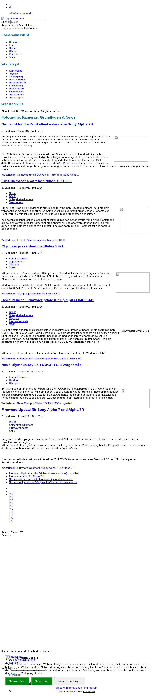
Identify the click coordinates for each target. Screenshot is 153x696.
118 (11, 511)
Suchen (5, 21)
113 (11, 496)
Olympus (14, 50)
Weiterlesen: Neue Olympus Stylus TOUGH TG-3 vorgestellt (36, 403)
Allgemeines (16, 91)
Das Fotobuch (17, 79)
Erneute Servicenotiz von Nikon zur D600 (36, 181)
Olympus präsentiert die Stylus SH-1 (32, 246)
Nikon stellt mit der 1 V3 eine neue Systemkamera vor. (41, 479)
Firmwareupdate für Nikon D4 (26, 476)
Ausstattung (16, 85)
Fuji (11, 45)
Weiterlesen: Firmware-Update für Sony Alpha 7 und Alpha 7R (37, 467)
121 (11, 520)
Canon (13, 42)
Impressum (90, 687)
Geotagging (16, 76)
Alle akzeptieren (17, 681)
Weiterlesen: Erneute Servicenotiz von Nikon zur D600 (33, 239)
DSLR (12, 196)
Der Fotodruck (17, 82)
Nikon (12, 47)
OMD (12, 324)
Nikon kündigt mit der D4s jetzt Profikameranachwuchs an (43, 482)
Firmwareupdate (18, 321)
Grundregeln (16, 94)
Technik (13, 73)
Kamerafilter (16, 70)
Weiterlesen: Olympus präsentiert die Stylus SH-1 (30, 293)
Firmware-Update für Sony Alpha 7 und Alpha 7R (42, 410)
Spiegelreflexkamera (21, 199)
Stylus (12, 267)
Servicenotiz (16, 202)
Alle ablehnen (42, 681)
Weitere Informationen (69, 687)
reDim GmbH (89, 691)
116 (11, 505)
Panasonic (15, 53)
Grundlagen (16, 97)
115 (11, 502)
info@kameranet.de (20, 12)
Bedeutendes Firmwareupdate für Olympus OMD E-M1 (47, 300)
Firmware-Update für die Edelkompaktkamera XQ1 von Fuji (44, 473)
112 (11, 493)
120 (11, 517)
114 (11, 499)
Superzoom (16, 261)
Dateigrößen (16, 88)
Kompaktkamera (18, 258)
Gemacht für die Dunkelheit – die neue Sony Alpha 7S (47, 124)
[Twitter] (10, 7)
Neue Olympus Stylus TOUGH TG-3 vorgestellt (41, 365)
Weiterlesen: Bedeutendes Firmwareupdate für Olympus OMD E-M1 (41, 358)
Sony (12, 56)
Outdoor (14, 380)
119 (11, 514)
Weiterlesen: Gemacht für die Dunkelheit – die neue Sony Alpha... (40, 174)
